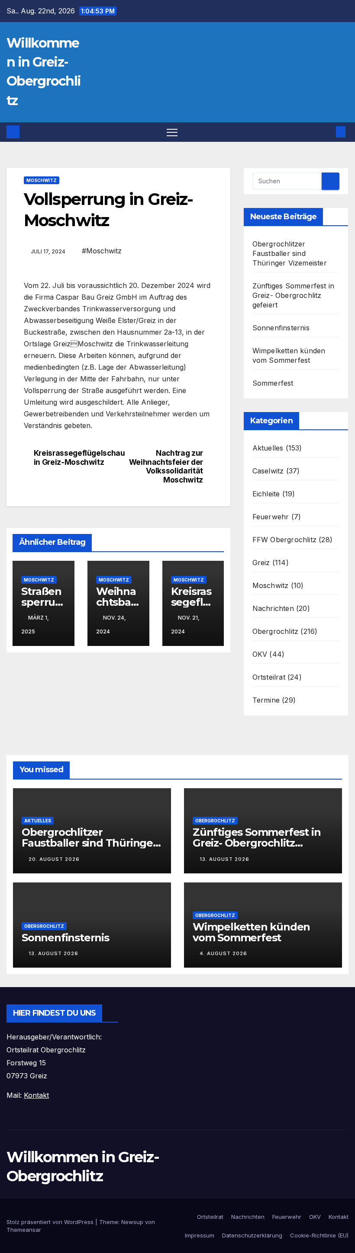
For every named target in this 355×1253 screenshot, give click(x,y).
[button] (326, 132)
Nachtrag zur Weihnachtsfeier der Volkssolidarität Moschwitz (166, 466)
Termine (266, 700)
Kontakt (339, 1216)
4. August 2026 (223, 953)
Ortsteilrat (268, 677)
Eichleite (266, 493)
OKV (260, 654)
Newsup (132, 1221)
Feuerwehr (270, 516)
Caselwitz (268, 471)
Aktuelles (268, 448)
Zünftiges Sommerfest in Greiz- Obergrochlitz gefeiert (293, 295)
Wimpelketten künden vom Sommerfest (251, 932)
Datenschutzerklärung (252, 1235)
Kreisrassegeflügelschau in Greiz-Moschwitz (76, 458)
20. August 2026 (54, 859)
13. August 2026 (224, 859)
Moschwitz (41, 180)
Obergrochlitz (275, 631)
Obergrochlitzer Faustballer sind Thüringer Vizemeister (289, 253)
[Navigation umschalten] (172, 132)
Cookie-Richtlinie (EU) (319, 1235)
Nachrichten (273, 608)
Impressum (199, 1235)
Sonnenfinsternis (281, 327)
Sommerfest (273, 383)
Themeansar (23, 1229)
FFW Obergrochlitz (284, 539)
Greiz (261, 562)
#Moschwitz (102, 250)
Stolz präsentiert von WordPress (50, 1221)
